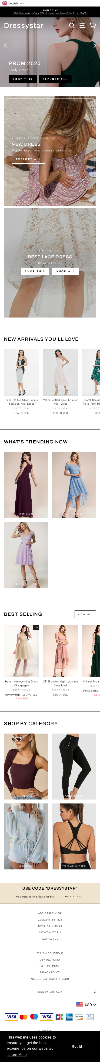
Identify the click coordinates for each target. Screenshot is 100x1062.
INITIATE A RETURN (50, 932)
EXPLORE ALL (55, 79)
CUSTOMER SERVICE (50, 919)
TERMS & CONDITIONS (50, 953)
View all (85, 614)
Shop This (35, 271)
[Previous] (5, 45)
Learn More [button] (17, 1055)
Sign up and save (50, 992)
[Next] (95, 45)
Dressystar (24, 25)
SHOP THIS (23, 79)
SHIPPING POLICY (50, 960)
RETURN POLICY (50, 966)
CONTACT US (50, 939)
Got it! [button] (77, 1046)
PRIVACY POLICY (50, 972)
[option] (50, 12)
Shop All (65, 271)
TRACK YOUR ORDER (50, 926)
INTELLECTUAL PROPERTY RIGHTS (50, 979)
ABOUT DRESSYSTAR (50, 913)
